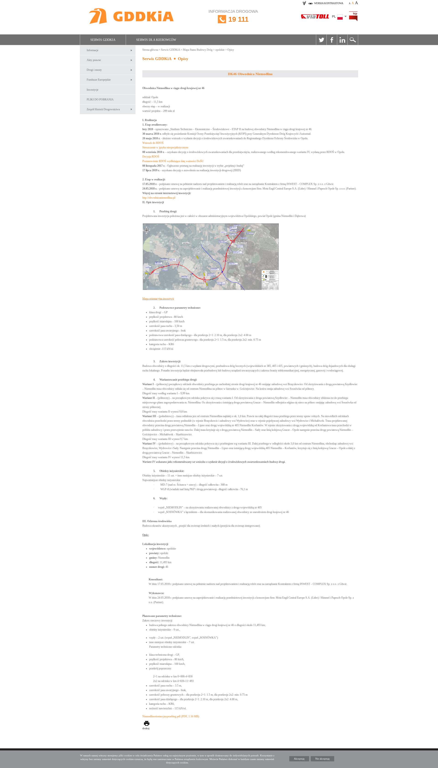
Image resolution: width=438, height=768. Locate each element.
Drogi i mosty (94, 69)
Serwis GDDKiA (102, 40)
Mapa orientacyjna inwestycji (158, 298)
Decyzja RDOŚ (150, 156)
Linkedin (342, 39)
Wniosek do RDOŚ (153, 143)
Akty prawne (94, 60)
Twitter (321, 39)
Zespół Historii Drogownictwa (103, 109)
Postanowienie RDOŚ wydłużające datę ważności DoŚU (173, 161)
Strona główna (150, 49)
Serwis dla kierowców (156, 40)
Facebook (331, 39)
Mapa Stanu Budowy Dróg (197, 49)
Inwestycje (92, 89)
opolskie (219, 49)
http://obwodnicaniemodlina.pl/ (159, 197)
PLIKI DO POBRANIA (100, 99)
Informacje (92, 50)
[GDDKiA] (131, 16)
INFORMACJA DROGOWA (233, 16)
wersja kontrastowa (328, 3)
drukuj (145, 728)
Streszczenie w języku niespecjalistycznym (165, 147)
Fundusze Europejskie (99, 79)
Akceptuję (299, 758)
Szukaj (352, 39)
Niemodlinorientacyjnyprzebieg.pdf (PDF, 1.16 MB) (170, 716)
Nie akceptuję (322, 758)
